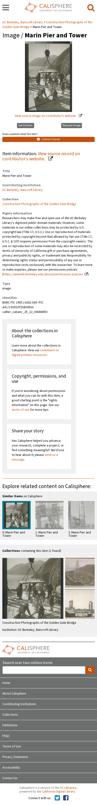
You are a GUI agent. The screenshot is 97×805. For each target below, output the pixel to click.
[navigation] (5, 8)
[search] (91, 8)
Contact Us (10, 778)
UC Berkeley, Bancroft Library (23, 22)
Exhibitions (9, 725)
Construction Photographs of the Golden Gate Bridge (39, 204)
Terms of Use (11, 746)
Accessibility (11, 767)
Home (6, 683)
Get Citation (25, 125)
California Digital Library (58, 791)
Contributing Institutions (19, 704)
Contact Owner (50, 139)
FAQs (6, 736)
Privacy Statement (15, 757)
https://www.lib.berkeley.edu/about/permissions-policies (43, 274)
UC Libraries (68, 787)
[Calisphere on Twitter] (57, 798)
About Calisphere (14, 693)
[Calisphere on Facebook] (66, 798)
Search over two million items (27, 663)
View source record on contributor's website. (41, 156)
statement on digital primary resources (35, 352)
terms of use (20, 409)
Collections (10, 714)
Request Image (72, 125)
